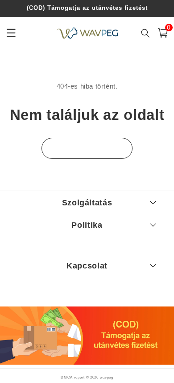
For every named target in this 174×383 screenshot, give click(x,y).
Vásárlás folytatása (87, 148)
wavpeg (106, 377)
